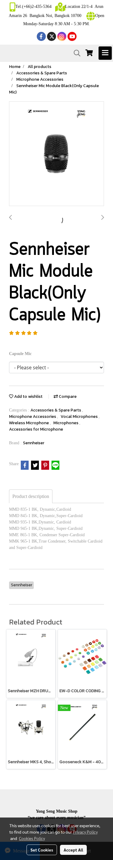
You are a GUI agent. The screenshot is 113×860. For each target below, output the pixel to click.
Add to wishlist (27, 396)
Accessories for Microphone (36, 429)
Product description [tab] (30, 496)
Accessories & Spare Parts (56, 410)
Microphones (66, 423)
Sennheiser (33, 443)
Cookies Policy (32, 838)
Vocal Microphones (80, 416)
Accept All (73, 849)
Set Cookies (41, 849)
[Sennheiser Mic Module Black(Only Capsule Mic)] (56, 154)
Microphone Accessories (33, 416)
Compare (67, 396)
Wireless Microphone (29, 423)
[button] (75, 53)
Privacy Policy (85, 832)
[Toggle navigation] (105, 53)
